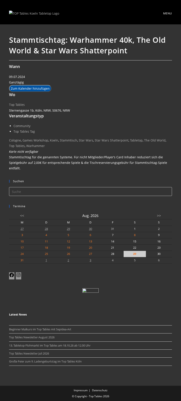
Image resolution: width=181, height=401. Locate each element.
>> (159, 215)
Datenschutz (99, 390)
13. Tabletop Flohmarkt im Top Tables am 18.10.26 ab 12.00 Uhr (49, 345)
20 (90, 248)
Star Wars (86, 140)
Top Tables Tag (24, 131)
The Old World (155, 140)
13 (90, 241)
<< (22, 215)
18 (46, 248)
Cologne (15, 140)
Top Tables (17, 105)
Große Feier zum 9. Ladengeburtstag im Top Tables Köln (45, 361)
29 (68, 229)
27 (22, 229)
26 (68, 254)
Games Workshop (35, 140)
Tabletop (136, 140)
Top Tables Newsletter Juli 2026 (29, 353)
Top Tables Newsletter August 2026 (32, 337)
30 (90, 229)
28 (46, 229)
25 (46, 254)
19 (68, 248)
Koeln (54, 140)
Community (21, 126)
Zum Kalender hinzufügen (30, 88)
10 (22, 241)
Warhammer (35, 146)
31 (22, 260)
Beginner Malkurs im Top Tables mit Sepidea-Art (40, 329)
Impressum (81, 390)
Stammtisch (68, 140)
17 (22, 248)
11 (46, 241)
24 (22, 254)
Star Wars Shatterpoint (111, 140)
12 (68, 241)
